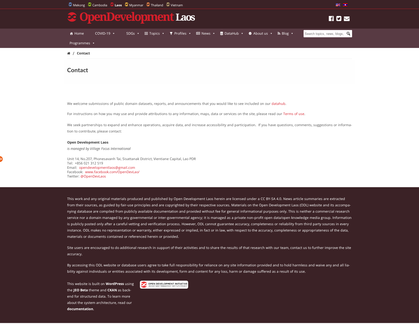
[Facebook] (331, 19)
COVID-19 (102, 33)
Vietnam (177, 5)
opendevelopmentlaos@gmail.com (107, 167)
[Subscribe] (347, 19)
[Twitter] (338, 19)
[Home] (68, 53)
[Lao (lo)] (345, 5)
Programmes (80, 43)
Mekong (79, 5)
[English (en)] (338, 5)
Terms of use (293, 113)
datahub (278, 103)
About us (260, 33)
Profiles (180, 33)
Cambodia (99, 5)
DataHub (232, 33)
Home (79, 33)
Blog (285, 33)
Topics (154, 33)
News (205, 33)
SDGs (130, 33)
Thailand (157, 5)
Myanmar (136, 5)
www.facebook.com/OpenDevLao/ (112, 172)
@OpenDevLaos (93, 176)
